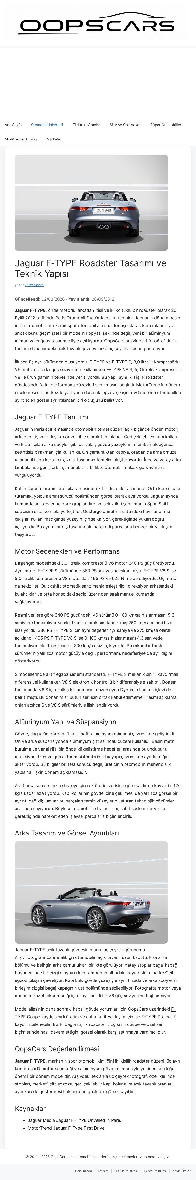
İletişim (103, 1171)
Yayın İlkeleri (182, 1171)
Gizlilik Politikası (126, 1171)
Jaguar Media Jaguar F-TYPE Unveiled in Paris (74, 1120)
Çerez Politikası (155, 1171)
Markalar (54, 139)
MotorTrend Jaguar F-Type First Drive (66, 1127)
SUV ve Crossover (125, 124)
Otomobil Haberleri (47, 124)
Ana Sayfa (13, 124)
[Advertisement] (98, 81)
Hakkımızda (83, 1171)
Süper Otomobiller (165, 124)
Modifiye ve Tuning (21, 139)
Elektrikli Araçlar (86, 124)
